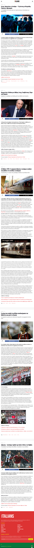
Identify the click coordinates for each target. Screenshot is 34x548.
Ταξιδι (18, 530)
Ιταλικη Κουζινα (20, 529)
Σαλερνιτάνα (13, 303)
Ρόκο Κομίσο (25, 158)
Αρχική (2, 4)
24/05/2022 (2, 13)
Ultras (7, 174)
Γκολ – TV (3, 526)
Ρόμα (14, 158)
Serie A (4, 4)
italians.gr (5, 546)
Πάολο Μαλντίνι (5, 434)
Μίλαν (11, 158)
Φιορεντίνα (17, 158)
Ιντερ (8, 158)
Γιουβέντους (5, 158)
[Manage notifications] (32, 546)
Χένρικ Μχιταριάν (4, 82)
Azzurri (18, 527)
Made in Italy (19, 526)
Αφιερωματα (3, 531)
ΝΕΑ (18, 531)
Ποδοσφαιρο (3, 529)
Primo (29, 158)
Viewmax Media (9, 546)
